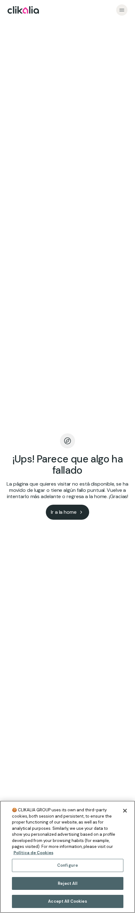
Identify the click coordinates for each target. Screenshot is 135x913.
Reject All (67, 883)
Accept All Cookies (67, 901)
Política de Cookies (33, 852)
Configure (67, 865)
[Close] (125, 811)
